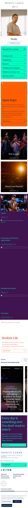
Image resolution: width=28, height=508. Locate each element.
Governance (4, 474)
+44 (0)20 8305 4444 (7, 461)
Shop (14, 477)
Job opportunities (5, 477)
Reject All (17, 501)
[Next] (25, 359)
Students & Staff (17, 476)
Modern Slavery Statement (6, 489)
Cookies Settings (6, 501)
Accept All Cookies (6, 505)
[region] (14, 500)
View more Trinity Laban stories (10, 362)
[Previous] (22, 359)
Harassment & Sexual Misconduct (7, 490)
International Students (18, 474)
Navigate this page (14, 43)
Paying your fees (5, 476)
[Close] (26, 493)
